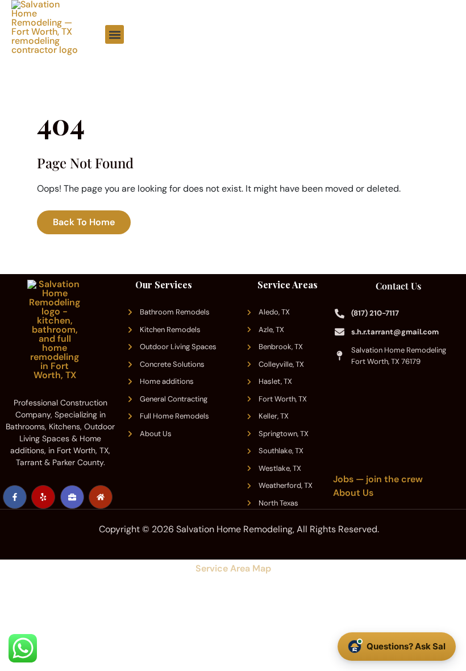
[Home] (101, 497)
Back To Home (84, 222)
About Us (353, 493)
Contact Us (398, 286)
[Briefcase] (72, 497)
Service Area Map (233, 568)
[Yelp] (43, 497)
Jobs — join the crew (378, 479)
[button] (114, 34)
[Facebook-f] (15, 497)
